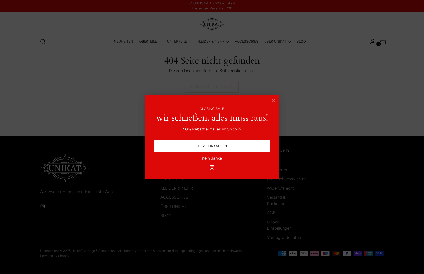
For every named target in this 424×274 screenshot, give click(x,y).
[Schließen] (274, 100)
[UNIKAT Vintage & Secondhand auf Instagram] (212, 168)
